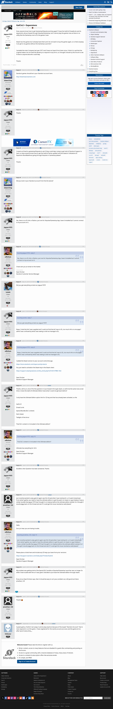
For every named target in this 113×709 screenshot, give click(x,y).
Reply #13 (19, 495)
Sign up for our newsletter (74, 698)
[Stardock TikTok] (99, 95)
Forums (70, 693)
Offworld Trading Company (40, 689)
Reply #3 (18, 148)
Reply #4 (18, 177)
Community (32, 2)
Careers (69, 682)
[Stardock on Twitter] (91, 92)
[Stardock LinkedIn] (102, 95)
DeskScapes (4, 685)
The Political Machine (39, 687)
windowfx (103, 155)
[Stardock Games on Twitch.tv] (100, 92)
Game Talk (22, 21)
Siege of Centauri (38, 691)
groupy (104, 143)
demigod (97, 155)
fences (90, 139)
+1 (8, 45)
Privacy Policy (47, 706)
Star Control (37, 685)
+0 (8, 303)
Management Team (72, 680)
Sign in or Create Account (27, 661)
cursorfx (91, 155)
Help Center (103, 676)
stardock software (104, 141)
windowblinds (97, 139)
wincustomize (98, 150)
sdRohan (8, 257)
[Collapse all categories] (110, 29)
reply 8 (33, 347)
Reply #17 (19, 623)
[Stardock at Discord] (96, 95)
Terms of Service (55, 706)
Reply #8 (18, 311)
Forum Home (8, 10)
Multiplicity (4, 687)
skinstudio (105, 153)
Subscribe (107, 698)
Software (17, 2)
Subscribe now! (99, 83)
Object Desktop (5, 676)
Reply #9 (18, 341)
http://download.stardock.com (25, 77)
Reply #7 (18, 282)
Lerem (8, 292)
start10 (105, 148)
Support (51, 2)
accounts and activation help (95, 148)
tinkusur (8, 634)
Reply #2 (18, 109)
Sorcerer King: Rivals (39, 693)
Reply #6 (18, 246)
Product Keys (103, 682)
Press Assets (71, 687)
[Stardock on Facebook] (94, 92)
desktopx (91, 150)
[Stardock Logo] (7, 2)
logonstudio (91, 160)
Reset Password (104, 685)
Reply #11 (19, 430)
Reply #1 (18, 70)
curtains (98, 160)
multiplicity (98, 143)
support (90, 162)
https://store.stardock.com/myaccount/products (31, 364)
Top (83, 70)
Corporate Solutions (6, 678)
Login (20, 10)
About (69, 676)
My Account (103, 678)
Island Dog (8, 80)
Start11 (3, 680)
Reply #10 (19, 385)
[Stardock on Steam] (106, 92)
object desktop (99, 157)
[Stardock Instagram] (103, 92)
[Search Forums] (111, 2)
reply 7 (29, 318)
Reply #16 (19, 596)
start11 (99, 153)
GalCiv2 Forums (38, 28)
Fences (3, 682)
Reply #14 (19, 522)
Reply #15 (19, 567)
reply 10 (33, 436)
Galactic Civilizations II (12, 21)
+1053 (8, 89)
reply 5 (33, 253)
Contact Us (70, 691)
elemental (91, 157)
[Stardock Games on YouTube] (97, 92)
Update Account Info (105, 687)
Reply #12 (19, 465)
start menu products (93, 141)
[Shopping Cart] (108, 2)
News (40, 2)
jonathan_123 (8, 505)
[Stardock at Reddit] (93, 95)
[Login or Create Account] (105, 2)
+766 (8, 265)
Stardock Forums (44, 70)
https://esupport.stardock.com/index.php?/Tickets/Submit (34, 556)
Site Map (67, 706)
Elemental (36, 678)
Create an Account (104, 680)
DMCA (62, 706)
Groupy (3, 689)
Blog (45, 2)
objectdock (91, 143)
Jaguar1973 (8, 34)
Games (25, 2)
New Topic (79, 7)
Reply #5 (18, 217)
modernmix (105, 160)
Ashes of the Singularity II (40, 676)
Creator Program (72, 689)
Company (71, 673)
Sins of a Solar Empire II (39, 682)
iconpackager (92, 153)
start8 (90, 146)
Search (15, 10)
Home (3, 21)
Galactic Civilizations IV (39, 680)
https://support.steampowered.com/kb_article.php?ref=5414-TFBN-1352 (38, 371)
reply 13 (34, 535)
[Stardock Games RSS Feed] (105, 95)
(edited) (49, 385)
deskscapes (96, 146)
